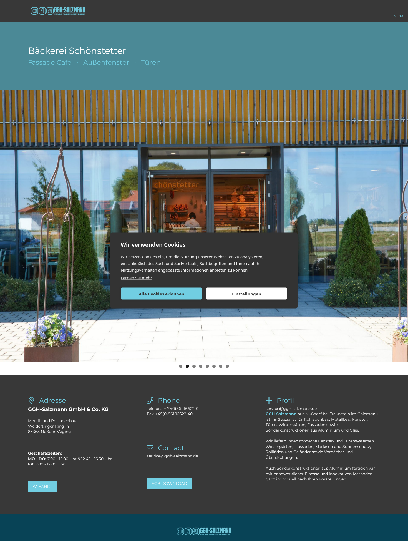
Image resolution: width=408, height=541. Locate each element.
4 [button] (200, 366)
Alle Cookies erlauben (161, 293)
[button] (8, 232)
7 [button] (220, 366)
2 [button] (187, 366)
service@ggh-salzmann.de (172, 456)
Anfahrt (42, 486)
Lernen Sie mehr (136, 277)
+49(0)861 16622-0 (181, 408)
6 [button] (214, 366)
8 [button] (227, 366)
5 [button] (207, 366)
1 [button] (180, 366)
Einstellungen (246, 293)
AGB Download (169, 483)
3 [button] (194, 366)
